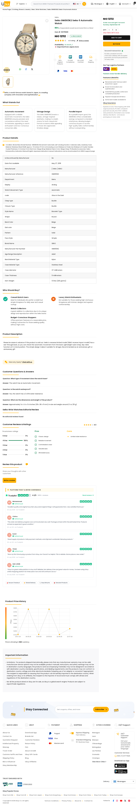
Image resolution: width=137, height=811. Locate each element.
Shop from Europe (116, 795)
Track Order (7, 751)
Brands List (29, 736)
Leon (94, 736)
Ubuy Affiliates (30, 762)
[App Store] (121, 766)
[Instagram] (117, 801)
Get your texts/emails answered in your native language (125, 745)
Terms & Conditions (52, 801)
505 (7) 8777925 (123, 756)
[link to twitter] (32, 69)
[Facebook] (113, 801)
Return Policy (30, 743)
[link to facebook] (26, 69)
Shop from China (85, 795)
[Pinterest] (129, 801)
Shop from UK (21, 795)
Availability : (59, 45)
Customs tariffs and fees (12, 754)
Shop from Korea (70, 795)
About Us (6, 733)
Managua (96, 733)
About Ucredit (30, 751)
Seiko (57, 17)
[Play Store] (121, 772)
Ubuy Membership (10, 765)
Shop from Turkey (100, 795)
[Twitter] (125, 801)
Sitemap (6, 747)
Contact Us (7, 736)
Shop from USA (8, 795)
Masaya (95, 740)
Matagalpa (96, 747)
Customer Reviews (32, 740)
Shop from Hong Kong (52, 795)
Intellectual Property (11, 743)
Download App (31, 733)
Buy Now (116, 44)
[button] (97, 4)
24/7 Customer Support (125, 736)
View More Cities (98, 762)
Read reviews (87, 495)
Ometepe (96, 758)
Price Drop (77, 36)
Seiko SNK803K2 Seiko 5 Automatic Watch (62, 9)
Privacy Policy (66, 801)
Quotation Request (10, 740)
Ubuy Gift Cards (31, 754)
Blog (27, 758)
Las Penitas (96, 751)
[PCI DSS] (8, 784)
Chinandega (97, 743)
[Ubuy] (6, 3)
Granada (95, 754)
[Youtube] (121, 801)
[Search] (84, 4)
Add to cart (116, 38)
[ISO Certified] (23, 784)
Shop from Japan (35, 795)
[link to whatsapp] (20, 69)
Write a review (9, 480)
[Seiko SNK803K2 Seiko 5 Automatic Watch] (26, 44)
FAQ (26, 747)
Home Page (7, 9)
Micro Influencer (9, 762)
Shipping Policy (8, 758)
